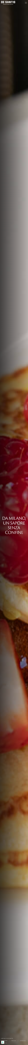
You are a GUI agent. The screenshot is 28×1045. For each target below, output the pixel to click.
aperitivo (23, 1040)
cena (5, 1043)
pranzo (13, 1040)
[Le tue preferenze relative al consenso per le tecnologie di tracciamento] (2, 1042)
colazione (4, 1040)
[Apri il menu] (26, 2)
